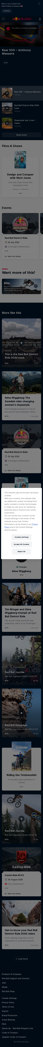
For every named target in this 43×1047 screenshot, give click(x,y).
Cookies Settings (22, 537)
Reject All (21, 551)
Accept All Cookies (21, 544)
